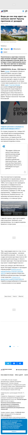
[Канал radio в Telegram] (8, 363)
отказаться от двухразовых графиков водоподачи (11, 278)
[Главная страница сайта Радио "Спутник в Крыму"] (4, 11)
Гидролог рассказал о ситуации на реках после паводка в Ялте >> (12, 128)
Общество (21, 296)
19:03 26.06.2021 (4, 23)
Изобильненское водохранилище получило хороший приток (12, 271)
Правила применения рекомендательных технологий (13, 408)
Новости (15, 296)
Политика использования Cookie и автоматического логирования (11, 403)
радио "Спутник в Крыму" (12, 85)
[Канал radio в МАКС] (20, 363)
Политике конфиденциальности (9, 423)
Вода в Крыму (8, 296)
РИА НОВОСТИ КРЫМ (7, 375)
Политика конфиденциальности (10, 406)
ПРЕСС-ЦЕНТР (19, 375)
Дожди (7, 71)
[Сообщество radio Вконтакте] (14, 363)
